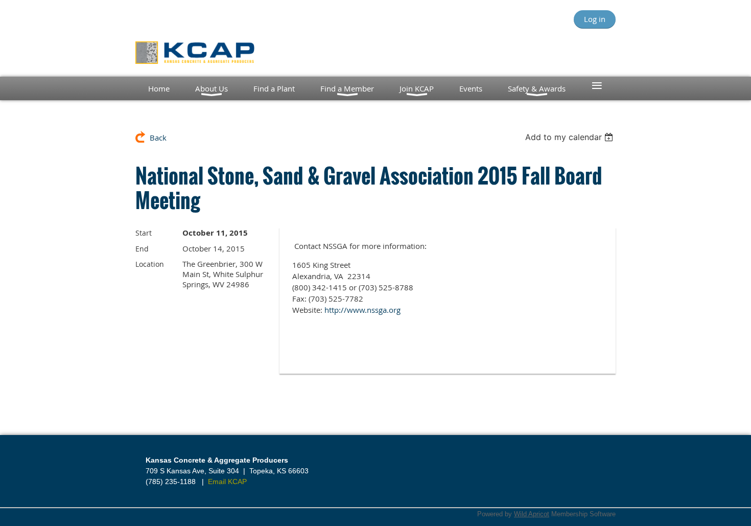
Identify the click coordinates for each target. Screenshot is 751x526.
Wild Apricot (531, 514)
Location (149, 264)
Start (143, 233)
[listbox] (570, 137)
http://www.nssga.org (362, 310)
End (142, 249)
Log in (594, 19)
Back (158, 137)
